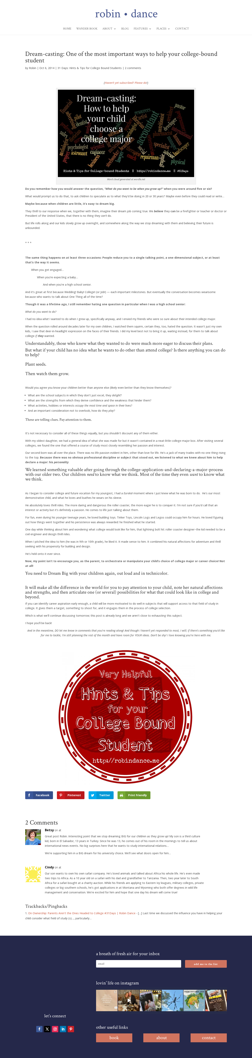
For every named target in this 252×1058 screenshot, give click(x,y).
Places (161, 28)
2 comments (133, 68)
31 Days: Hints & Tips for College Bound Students (89, 68)
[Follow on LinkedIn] (63, 1029)
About (107, 28)
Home (67, 28)
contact (209, 1038)
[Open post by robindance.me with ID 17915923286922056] (150, 1000)
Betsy (49, 830)
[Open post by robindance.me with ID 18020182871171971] (216, 1000)
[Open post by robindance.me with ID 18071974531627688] (107, 1000)
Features (141, 28)
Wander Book (86, 28)
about (161, 1038)
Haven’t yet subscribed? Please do (125, 83)
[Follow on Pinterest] (71, 1029)
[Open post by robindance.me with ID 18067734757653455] (172, 1000)
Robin (32, 68)
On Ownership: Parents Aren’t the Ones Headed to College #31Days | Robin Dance (81, 913)
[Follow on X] (47, 1029)
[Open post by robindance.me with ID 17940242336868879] (194, 1000)
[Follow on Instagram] (55, 1029)
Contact (182, 28)
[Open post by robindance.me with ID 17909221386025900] (128, 1000)
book (114, 1038)
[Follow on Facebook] (39, 1029)
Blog (125, 28)
